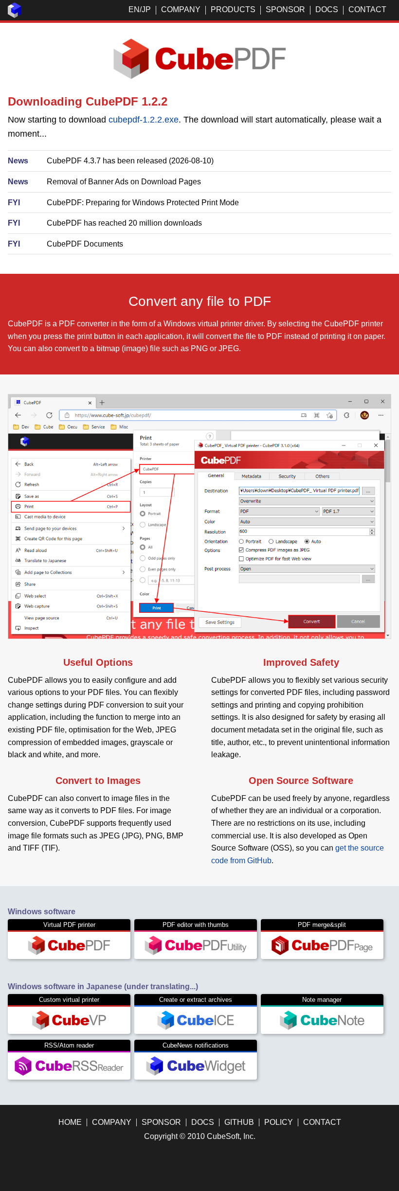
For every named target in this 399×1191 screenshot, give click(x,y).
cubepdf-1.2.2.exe (144, 119)
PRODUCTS (233, 9)
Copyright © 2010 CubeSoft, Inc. (199, 1136)
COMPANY (180, 9)
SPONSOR (285, 9)
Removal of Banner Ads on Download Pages (124, 182)
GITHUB (239, 1122)
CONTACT (367, 9)
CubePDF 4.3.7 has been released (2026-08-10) (130, 161)
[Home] (14, 15)
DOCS (326, 9)
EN (134, 9)
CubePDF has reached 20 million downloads (124, 223)
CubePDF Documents (85, 244)
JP (146, 9)
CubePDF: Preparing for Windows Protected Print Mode (143, 202)
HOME (70, 1122)
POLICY (278, 1122)
